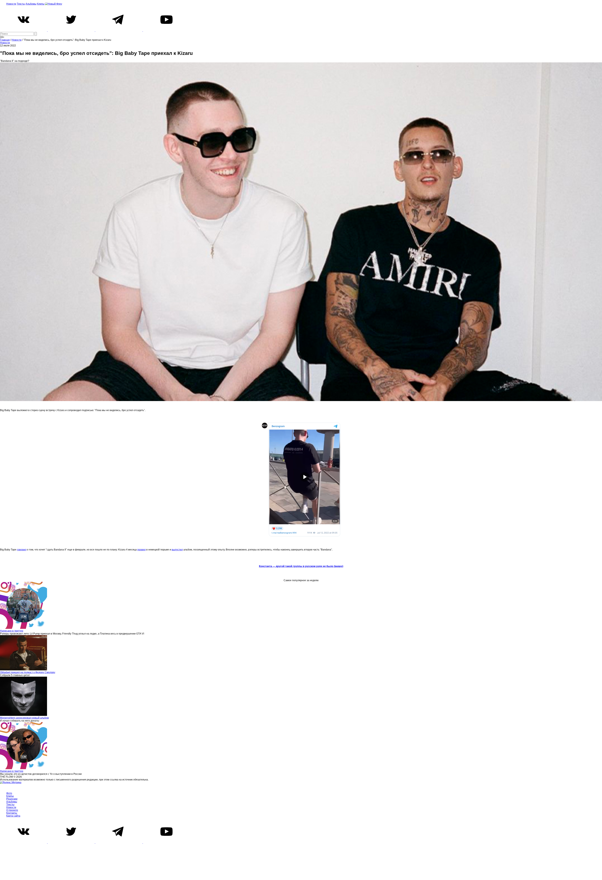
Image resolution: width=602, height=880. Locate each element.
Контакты (11, 813)
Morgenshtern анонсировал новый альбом (24, 717)
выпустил (177, 549)
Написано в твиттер (11, 630)
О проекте (12, 810)
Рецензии (11, 799)
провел (141, 549)
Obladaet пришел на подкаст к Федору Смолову (27, 672)
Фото (9, 793)
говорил (21, 549)
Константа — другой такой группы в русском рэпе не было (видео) (301, 566)
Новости (11, 4)
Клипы (41, 4)
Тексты (21, 4)
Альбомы (31, 4)
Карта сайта (13, 815)
